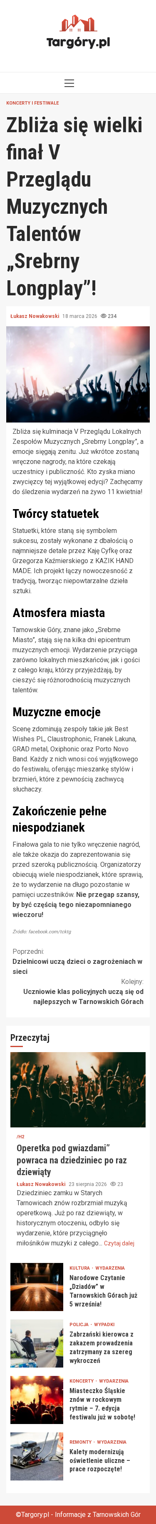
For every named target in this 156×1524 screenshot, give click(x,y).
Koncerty (82, 1381)
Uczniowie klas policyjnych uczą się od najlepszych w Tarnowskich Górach (83, 992)
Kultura (80, 1268)
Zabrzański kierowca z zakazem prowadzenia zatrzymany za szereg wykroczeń (36, 1343)
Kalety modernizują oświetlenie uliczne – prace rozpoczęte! (36, 1456)
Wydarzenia (110, 1268)
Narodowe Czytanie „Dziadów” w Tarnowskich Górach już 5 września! (36, 1287)
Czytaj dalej (119, 1243)
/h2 (20, 1137)
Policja (79, 1324)
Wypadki (104, 1324)
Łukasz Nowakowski (35, 316)
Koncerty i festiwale (32, 103)
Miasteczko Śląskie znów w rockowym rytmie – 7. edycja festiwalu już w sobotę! (36, 1400)
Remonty (81, 1442)
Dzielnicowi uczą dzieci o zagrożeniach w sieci (77, 962)
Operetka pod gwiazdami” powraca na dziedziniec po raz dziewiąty (78, 1089)
